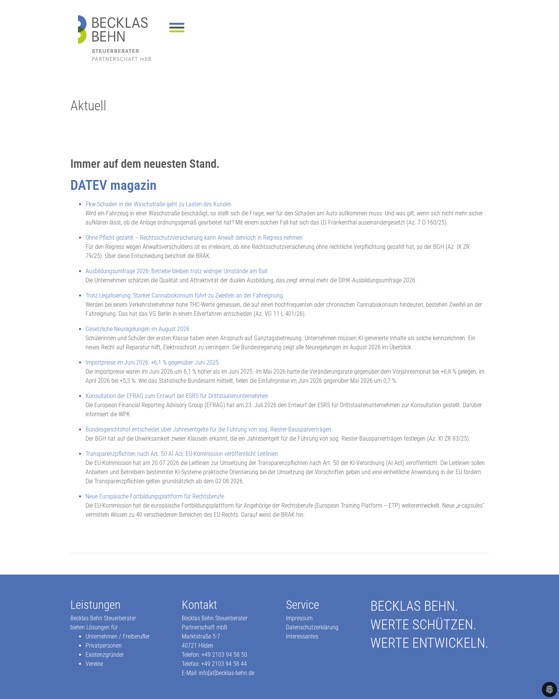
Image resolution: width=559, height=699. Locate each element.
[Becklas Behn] (114, 38)
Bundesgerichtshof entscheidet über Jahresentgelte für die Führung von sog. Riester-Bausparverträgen (208, 429)
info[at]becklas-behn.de (226, 673)
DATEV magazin (113, 185)
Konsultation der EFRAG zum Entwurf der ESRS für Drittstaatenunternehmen (177, 396)
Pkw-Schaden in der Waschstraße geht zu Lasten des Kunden (159, 204)
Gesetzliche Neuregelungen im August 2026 (137, 329)
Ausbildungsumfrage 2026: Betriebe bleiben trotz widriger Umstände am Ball (176, 271)
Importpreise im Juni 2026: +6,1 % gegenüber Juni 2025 (152, 362)
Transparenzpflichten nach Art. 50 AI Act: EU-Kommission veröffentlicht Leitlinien (182, 453)
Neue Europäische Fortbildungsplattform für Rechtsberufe (155, 496)
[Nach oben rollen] (542, 682)
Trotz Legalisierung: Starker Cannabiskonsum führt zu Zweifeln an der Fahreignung (184, 295)
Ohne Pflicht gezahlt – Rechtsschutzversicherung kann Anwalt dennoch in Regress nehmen (194, 237)
